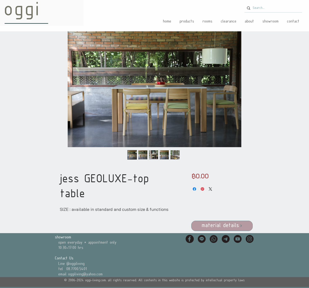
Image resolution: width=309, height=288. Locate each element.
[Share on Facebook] (194, 189)
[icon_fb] (190, 239)
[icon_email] (226, 239)
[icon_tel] (214, 239)
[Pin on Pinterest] (202, 189)
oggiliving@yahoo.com (85, 274)
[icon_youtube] (238, 239)
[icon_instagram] (250, 239)
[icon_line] (202, 239)
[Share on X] (210, 189)
